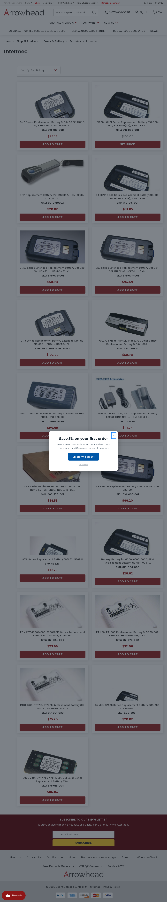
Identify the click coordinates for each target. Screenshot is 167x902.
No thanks (83, 464)
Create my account (83, 456)
